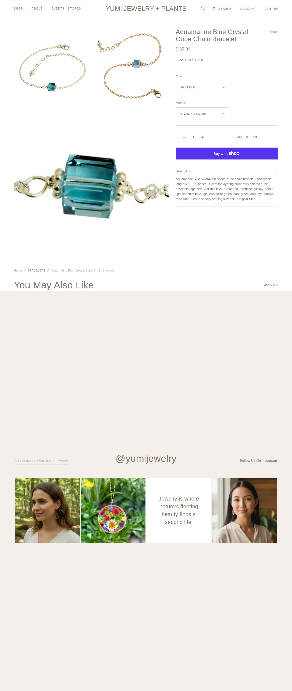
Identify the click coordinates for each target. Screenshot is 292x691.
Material (181, 102)
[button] (222, 8)
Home (18, 270)
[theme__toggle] (202, 8)
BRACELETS (36, 270)
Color (179, 76)
